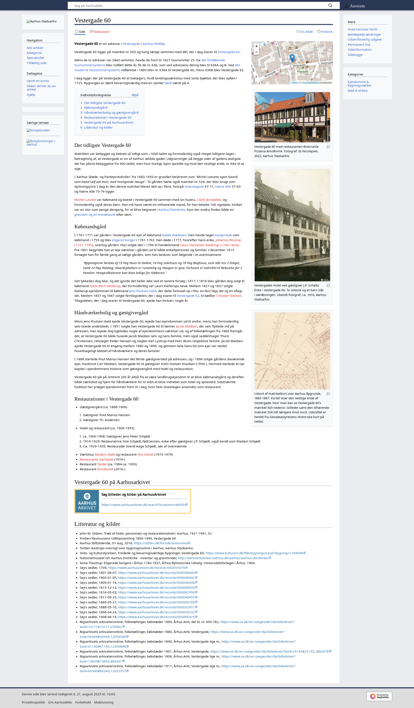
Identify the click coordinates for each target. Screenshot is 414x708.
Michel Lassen (85, 199)
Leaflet (294, 82)
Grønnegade (194, 186)
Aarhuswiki (43, 5)
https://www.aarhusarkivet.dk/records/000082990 (156, 592)
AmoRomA (105, 469)
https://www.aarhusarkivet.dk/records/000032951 (156, 607)
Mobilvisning (103, 702)
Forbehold (83, 702)
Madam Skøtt (105, 454)
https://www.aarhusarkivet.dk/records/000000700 (156, 602)
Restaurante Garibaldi (96, 459)
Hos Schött (145, 454)
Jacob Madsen (186, 326)
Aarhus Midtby (154, 43)
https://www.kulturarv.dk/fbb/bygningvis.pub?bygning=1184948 (254, 553)
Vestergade (131, 43)
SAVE (168, 83)
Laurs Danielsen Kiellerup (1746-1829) (209, 245)
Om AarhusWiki (60, 702)
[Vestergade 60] (292, 58)
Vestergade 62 (229, 52)
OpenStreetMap (310, 82)
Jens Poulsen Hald (142, 291)
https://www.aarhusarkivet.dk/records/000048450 (156, 587)
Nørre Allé (223, 186)
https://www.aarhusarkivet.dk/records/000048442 (156, 577)
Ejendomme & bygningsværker (360, 83)
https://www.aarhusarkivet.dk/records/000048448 (156, 582)
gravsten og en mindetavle (94, 214)
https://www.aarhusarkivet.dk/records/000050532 (156, 612)
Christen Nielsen (229, 295)
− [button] (256, 52)
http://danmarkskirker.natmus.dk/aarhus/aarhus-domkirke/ (223, 558)
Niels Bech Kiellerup (105, 286)
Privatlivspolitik (33, 702)
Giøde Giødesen (174, 235)
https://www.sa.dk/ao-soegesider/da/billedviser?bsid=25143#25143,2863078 (269, 651)
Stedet (102, 464)
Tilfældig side (36, 63)
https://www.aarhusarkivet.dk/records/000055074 (146, 567)
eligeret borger (123, 240)
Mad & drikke (358, 90)
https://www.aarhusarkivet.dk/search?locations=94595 (143, 504)
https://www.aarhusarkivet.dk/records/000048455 (156, 597)
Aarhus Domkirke (171, 209)
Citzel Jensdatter (209, 199)
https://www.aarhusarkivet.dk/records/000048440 (156, 572)
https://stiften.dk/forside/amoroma (160, 543)
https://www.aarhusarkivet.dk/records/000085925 (156, 617)
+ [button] (256, 46)
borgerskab (223, 235)
